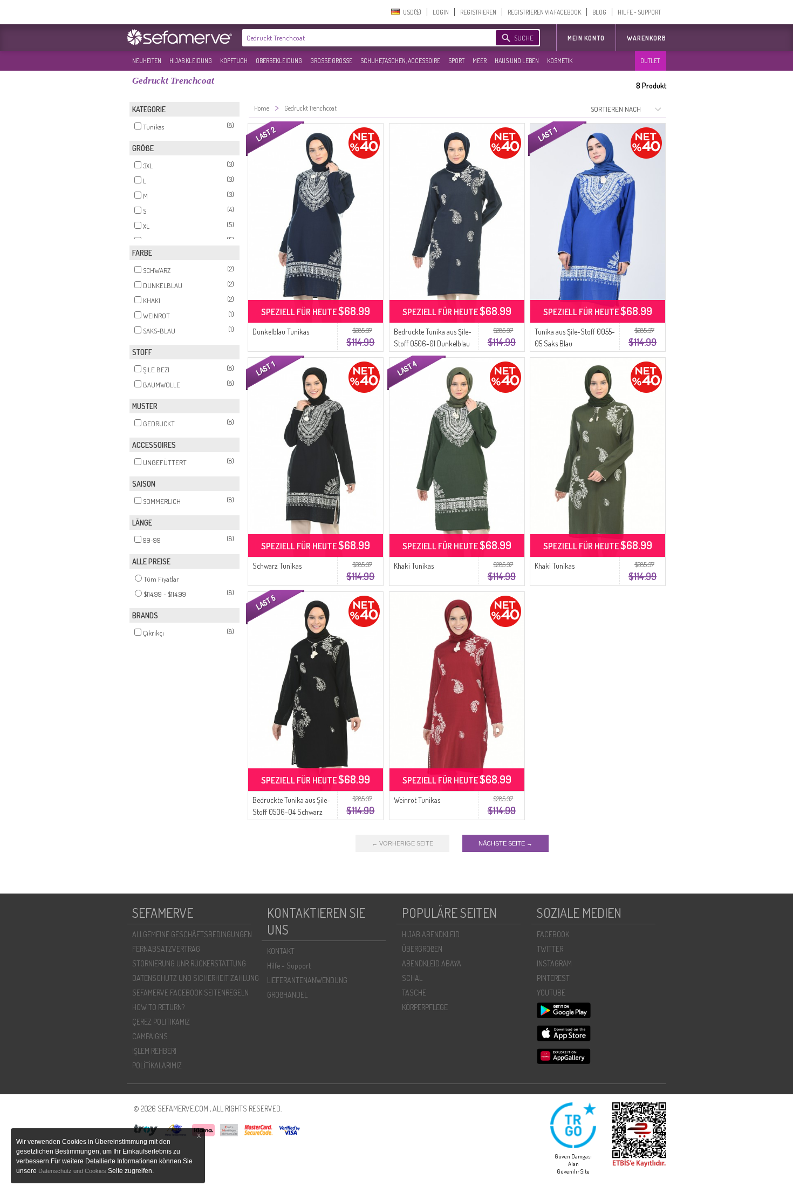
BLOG (599, 12)
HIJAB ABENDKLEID (431, 934)
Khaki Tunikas (414, 565)
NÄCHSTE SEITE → (505, 843)
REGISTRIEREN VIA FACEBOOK (544, 12)
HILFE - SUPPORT (639, 12)
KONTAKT (281, 951)
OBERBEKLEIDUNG (279, 61)
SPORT (456, 61)
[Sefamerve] (182, 37)
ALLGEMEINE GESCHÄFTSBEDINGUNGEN (192, 934)
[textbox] (359, 37)
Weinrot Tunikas (417, 800)
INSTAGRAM (554, 963)
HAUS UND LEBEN (517, 61)
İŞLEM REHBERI (154, 1050)
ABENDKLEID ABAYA (431, 963)
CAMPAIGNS (150, 1036)
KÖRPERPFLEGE (425, 1007)
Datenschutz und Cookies (73, 1171)
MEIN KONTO (586, 38)
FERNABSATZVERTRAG (166, 948)
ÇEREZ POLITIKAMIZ (161, 1021)
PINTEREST (553, 978)
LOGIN (441, 12)
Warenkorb (646, 38)
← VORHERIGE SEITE (402, 843)
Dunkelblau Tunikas (280, 331)
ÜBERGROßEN (422, 948)
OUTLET (650, 61)
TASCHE (414, 992)
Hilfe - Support (289, 965)
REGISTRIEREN (478, 12)
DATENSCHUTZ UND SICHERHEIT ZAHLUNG (195, 978)
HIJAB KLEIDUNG (190, 61)
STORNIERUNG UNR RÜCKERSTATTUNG (189, 963)
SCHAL (412, 978)
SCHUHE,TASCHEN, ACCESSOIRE (400, 61)
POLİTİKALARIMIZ (157, 1065)
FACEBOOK (553, 934)
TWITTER (550, 948)
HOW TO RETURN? (158, 1007)
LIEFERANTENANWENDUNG (307, 980)
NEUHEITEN (146, 61)
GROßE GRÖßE (331, 61)
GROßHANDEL (287, 994)
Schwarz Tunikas (277, 565)
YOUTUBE (551, 992)
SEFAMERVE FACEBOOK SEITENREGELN (190, 992)
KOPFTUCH (234, 61)
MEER (480, 61)
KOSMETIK (559, 61)
